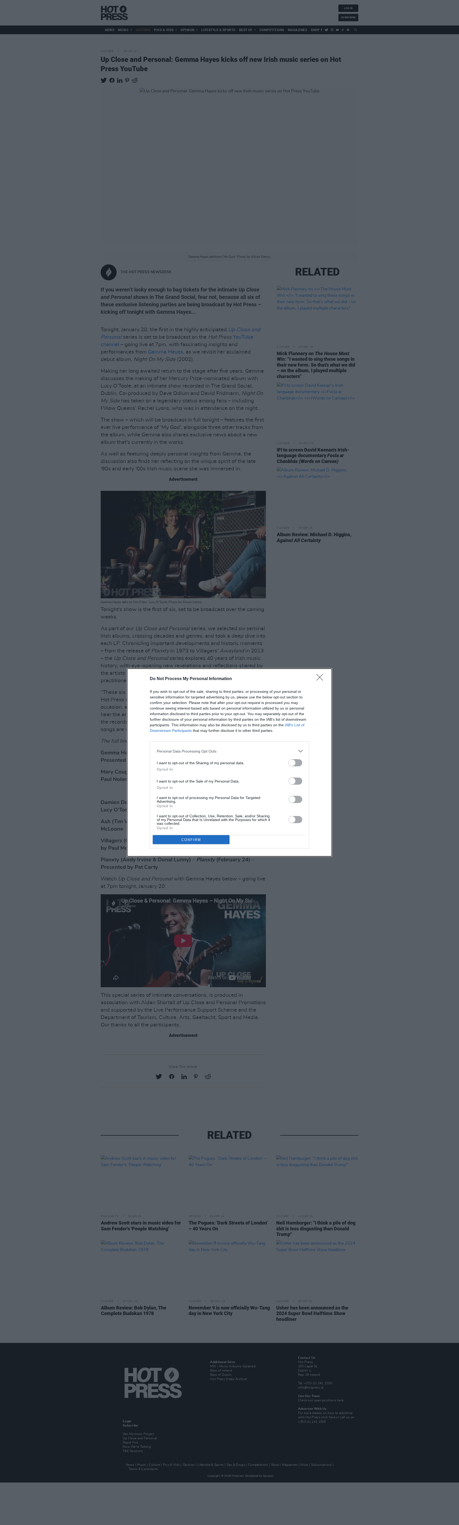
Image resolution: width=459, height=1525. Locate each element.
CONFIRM (191, 840)
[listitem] (229, 751)
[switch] (295, 762)
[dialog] (229, 762)
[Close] (321, 679)
